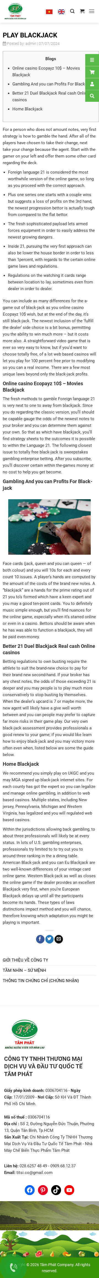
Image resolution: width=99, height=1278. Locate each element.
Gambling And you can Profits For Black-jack (53, 84)
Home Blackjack (27, 108)
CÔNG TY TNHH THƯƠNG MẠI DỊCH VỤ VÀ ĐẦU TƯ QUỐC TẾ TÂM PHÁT (43, 1066)
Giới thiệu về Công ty (25, 960)
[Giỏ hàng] (82, 11)
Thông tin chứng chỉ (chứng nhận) (41, 980)
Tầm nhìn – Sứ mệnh (24, 970)
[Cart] (92, 72)
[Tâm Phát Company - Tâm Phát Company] (21, 11)
